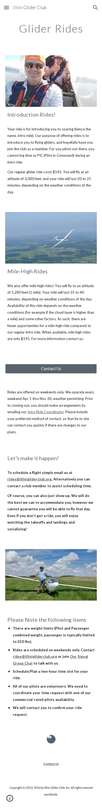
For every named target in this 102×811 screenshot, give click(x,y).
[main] (51, 28)
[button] (6, 7)
